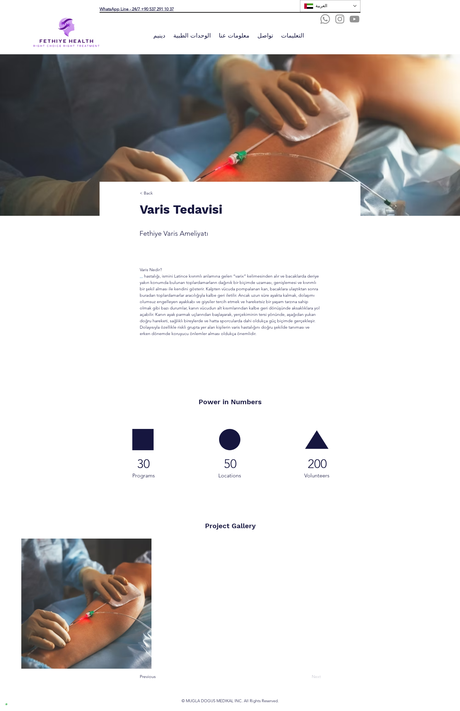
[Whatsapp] (325, 19)
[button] (192, 35)
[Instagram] (340, 19)
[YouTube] (354, 19)
